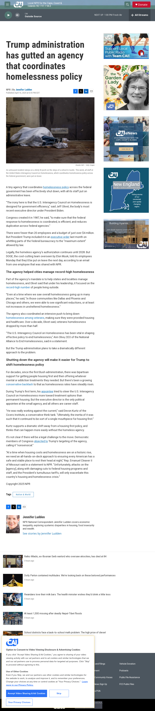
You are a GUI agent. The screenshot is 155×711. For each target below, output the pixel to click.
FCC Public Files (126, 684)
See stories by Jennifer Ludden (42, 533)
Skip (59, 693)
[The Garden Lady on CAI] (126, 87)
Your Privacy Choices (19, 702)
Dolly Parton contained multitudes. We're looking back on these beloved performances (69, 575)
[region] (48, 672)
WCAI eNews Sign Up (97, 684)
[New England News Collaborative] (126, 190)
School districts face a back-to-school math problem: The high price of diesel (65, 632)
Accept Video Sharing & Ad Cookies (26, 693)
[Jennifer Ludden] (13, 524)
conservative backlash (19, 384)
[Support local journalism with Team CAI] (126, 46)
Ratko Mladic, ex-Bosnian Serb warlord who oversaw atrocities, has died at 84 (65, 556)
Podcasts (123, 671)
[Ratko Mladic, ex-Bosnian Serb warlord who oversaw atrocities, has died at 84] (13, 561)
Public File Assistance (129, 677)
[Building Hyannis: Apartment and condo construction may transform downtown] (126, 234)
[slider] (22, 15)
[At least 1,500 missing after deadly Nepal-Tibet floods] (13, 618)
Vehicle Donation (127, 664)
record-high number (18, 287)
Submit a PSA (94, 691)
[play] (8, 15)
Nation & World (23, 494)
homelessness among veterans (25, 317)
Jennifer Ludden (24, 89)
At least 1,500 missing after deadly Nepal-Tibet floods (53, 613)
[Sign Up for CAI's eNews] (126, 138)
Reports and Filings (96, 664)
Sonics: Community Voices (99, 677)
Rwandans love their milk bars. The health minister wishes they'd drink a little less (67, 594)
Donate (142, 4)
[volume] (17, 15)
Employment (93, 671)
